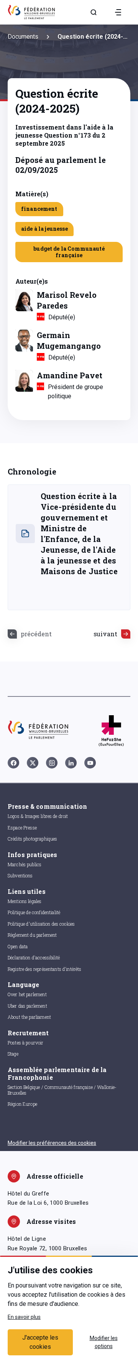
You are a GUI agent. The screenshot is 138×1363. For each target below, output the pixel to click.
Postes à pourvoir (26, 1042)
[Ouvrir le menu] (118, 12)
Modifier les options (104, 1342)
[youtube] (90, 763)
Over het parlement (27, 994)
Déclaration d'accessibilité (34, 957)
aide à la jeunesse (44, 228)
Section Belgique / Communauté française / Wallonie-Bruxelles (62, 1090)
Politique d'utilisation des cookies (41, 924)
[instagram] (52, 763)
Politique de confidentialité (34, 912)
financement (39, 208)
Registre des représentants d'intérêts (45, 969)
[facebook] (13, 763)
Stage (13, 1054)
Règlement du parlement (32, 935)
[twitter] (32, 763)
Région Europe (22, 1104)
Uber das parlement (27, 1006)
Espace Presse (22, 827)
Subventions (20, 875)
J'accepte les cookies (40, 1342)
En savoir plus (24, 1317)
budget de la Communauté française (68, 252)
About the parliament (29, 1017)
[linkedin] (71, 763)
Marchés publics (24, 864)
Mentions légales (24, 901)
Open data (18, 946)
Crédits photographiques (32, 839)
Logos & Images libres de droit (38, 816)
